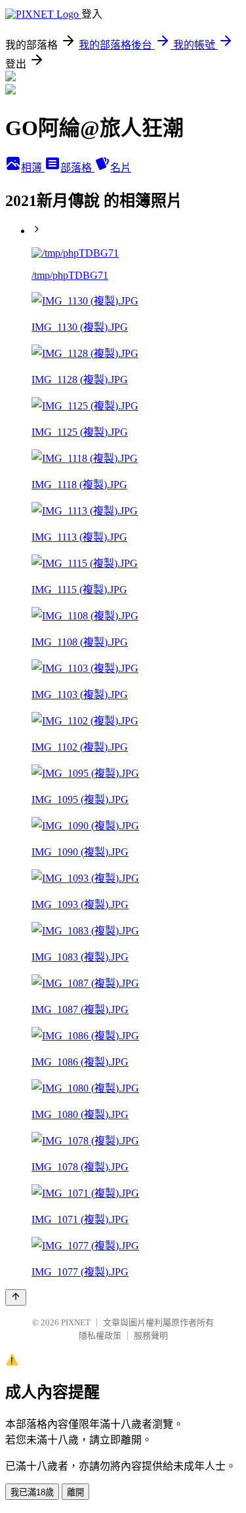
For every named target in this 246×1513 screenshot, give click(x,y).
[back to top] (15, 1297)
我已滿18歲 (32, 1492)
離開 (75, 1492)
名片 (120, 167)
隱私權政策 (100, 1335)
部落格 (77, 167)
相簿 (33, 167)
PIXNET (76, 1322)
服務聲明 (151, 1335)
